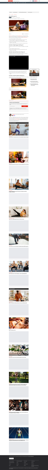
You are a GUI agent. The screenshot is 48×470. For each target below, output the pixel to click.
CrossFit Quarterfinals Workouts (22, 12)
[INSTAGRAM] (13, 115)
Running (25, 462)
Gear (16, 2)
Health (14, 2)
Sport (18, 2)
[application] (19, 62)
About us (25, 465)
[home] (9, 2)
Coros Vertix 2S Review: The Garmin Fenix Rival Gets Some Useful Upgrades (34, 85)
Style (23, 2)
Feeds (9, 465)
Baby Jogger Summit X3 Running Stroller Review (34, 79)
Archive (17, 465)
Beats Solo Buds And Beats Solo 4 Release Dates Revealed (34, 81)
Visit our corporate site (31, 456)
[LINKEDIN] (14, 115)
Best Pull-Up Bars (30, 12)
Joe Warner (13, 17)
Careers (17, 462)
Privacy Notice (11, 108)
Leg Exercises (15, 14)
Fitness (11, 2)
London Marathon (15, 12)
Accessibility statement (11, 462)
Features (10, 17)
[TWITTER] (12, 115)
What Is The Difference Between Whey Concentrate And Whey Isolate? (35, 74)
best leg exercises (25, 37)
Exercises (12, 14)
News (25, 2)
